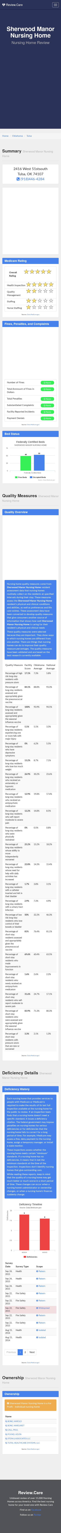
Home (5, 136)
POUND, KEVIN (14, 1434)
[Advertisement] (30, 76)
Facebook (36, 1510)
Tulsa (29, 136)
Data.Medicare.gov (33, 314)
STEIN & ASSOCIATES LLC (18, 1439)
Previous (11, 1352)
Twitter (37, 1515)
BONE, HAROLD (14, 1421)
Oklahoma (17, 136)
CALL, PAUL (12, 1430)
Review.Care (14, 5)
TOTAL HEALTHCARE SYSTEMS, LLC (23, 1443)
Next (32, 1352)
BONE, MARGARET (15, 1426)
